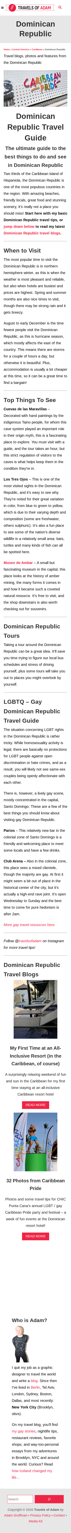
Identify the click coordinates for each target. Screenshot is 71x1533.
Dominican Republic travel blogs (32, 233)
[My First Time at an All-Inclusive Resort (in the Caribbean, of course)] (35, 1011)
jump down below (19, 227)
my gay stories (24, 1431)
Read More (37, 1106)
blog (34, 1381)
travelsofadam (30, 941)
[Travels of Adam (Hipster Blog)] (30, 8)
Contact (59, 1515)
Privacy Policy (40, 1515)
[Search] (49, 1499)
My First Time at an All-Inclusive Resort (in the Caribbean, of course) (35, 1055)
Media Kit (35, 1521)
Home (7, 49)
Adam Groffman (15, 1515)
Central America (20, 49)
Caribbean (37, 49)
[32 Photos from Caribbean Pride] (35, 1144)
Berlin (35, 1387)
